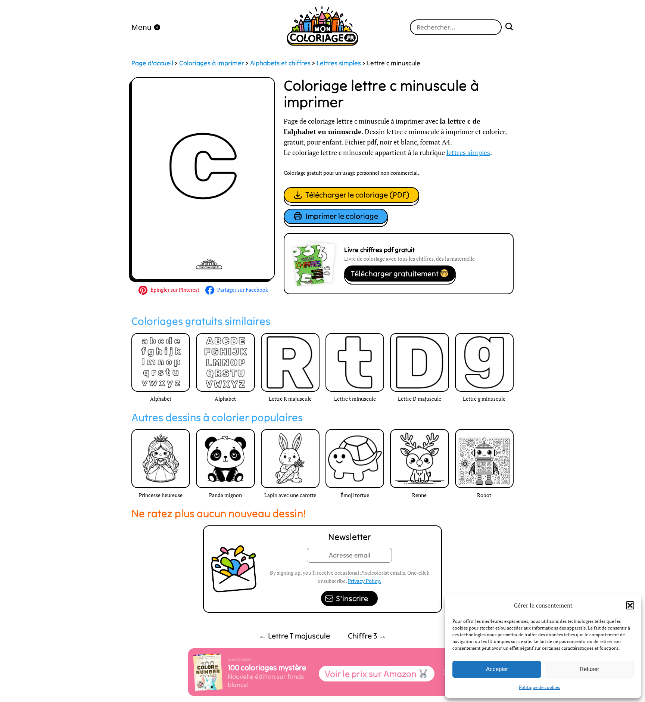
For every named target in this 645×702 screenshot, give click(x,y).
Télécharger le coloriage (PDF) (357, 195)
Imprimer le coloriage (341, 216)
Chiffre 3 (367, 636)
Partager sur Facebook (242, 289)
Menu (141, 27)
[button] (630, 605)
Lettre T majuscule (294, 636)
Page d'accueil (152, 63)
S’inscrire (352, 598)
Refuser (589, 669)
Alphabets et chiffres (280, 63)
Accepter (497, 669)
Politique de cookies (539, 687)
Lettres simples (339, 63)
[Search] (509, 27)
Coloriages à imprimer (211, 63)
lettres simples (468, 152)
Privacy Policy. (364, 580)
